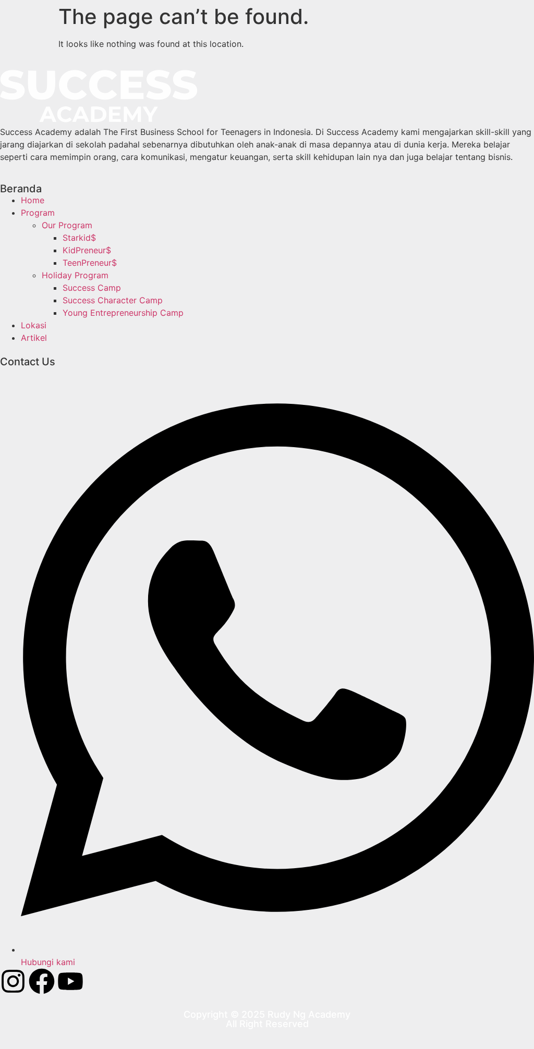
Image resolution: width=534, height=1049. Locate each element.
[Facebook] (42, 981)
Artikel (34, 337)
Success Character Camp (113, 300)
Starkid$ (79, 237)
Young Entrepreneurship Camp (123, 312)
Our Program (67, 225)
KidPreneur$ (87, 250)
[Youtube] (70, 981)
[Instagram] (13, 981)
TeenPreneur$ (90, 262)
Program (38, 212)
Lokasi (33, 325)
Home (32, 200)
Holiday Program (75, 275)
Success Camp (92, 287)
